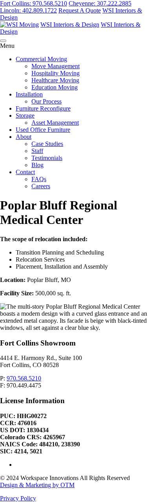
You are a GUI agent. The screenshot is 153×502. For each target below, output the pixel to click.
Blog (37, 165)
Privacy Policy (18, 498)
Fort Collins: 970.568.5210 (33, 3)
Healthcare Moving (55, 80)
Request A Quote (79, 10)
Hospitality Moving (55, 73)
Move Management (55, 66)
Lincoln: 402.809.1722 (28, 10)
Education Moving (54, 87)
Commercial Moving (41, 59)
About (23, 136)
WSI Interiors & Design (69, 24)
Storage (25, 115)
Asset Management (55, 122)
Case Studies (47, 143)
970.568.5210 (24, 378)
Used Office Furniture (43, 129)
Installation (29, 94)
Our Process (46, 101)
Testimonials (46, 158)
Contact (25, 172)
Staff (37, 150)
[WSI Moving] (19, 24)
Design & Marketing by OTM (37, 485)
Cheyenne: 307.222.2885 (100, 3)
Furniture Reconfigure (43, 108)
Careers (40, 186)
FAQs (38, 179)
